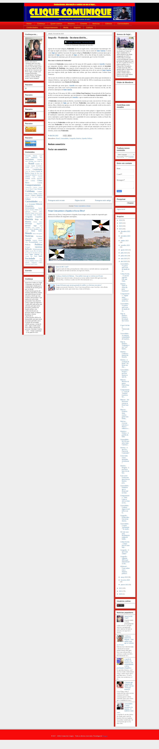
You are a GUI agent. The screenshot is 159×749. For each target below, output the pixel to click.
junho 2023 (124, 255)
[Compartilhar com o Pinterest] (71, 136)
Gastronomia (28, 215)
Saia (39, 252)
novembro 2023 (125, 236)
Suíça (41, 258)
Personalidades (33, 242)
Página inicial (80, 200)
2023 (120, 229)
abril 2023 (124, 261)
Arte (41, 157)
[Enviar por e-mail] (64, 136)
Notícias (96, 24)
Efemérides (29, 206)
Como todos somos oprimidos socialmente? (124, 459)
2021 (120, 591)
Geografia (72, 138)
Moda (65, 27)
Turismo (36, 260)
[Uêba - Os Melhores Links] (30, 131)
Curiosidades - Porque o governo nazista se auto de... (124, 373)
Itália (41, 225)
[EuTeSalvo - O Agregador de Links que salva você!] (30, 117)
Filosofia (27, 213)
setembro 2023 (125, 245)
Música (34, 233)
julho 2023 (124, 253)
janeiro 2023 (125, 584)
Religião (27, 251)
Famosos (27, 211)
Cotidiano (30, 191)
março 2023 (124, 577)
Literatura (27, 227)
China (40, 173)
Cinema (83, 24)
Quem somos (56, 24)
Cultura (89, 27)
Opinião (84, 138)
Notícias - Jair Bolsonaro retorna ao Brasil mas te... (124, 403)
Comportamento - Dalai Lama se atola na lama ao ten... (125, 499)
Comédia (39, 182)
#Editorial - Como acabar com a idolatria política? (125, 570)
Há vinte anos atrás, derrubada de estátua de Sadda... (125, 535)
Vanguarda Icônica (36, 262)
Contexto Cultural (37, 187)
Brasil (58, 138)
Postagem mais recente (56, 200)
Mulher (40, 231)
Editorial (39, 204)
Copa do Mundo (29, 189)
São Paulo (33, 256)
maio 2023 (124, 258)
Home (29, 24)
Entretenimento (29, 208)
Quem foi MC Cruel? (62, 267)
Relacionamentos (37, 249)
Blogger (104, 736)
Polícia (27, 245)
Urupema (27, 262)
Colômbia (33, 180)
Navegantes (39, 233)
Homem (35, 222)
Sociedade (30, 258)
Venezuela (27, 264)
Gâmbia (40, 213)
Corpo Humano (37, 189)
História (71, 24)
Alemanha (28, 156)
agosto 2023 (124, 250)
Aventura (39, 159)
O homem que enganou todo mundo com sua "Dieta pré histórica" (129, 686)
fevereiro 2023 (125, 580)
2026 (120, 220)
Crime (35, 193)
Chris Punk (39, 175)
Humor (40, 222)
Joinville (102, 64)
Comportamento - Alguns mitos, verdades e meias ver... (124, 297)
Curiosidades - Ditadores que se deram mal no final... (124, 489)
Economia (32, 204)
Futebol (36, 213)
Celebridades (32, 27)
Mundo (28, 233)
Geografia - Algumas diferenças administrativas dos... (125, 560)
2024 (120, 226)
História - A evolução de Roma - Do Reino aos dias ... (124, 363)
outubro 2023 (124, 240)
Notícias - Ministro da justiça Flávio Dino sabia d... (124, 383)
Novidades (39, 236)
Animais (35, 156)
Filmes (40, 211)
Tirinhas (32, 260)
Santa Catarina (101, 51)
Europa (40, 209)
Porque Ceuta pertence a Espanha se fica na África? (66, 211)
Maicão (31, 229)
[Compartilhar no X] (67, 136)
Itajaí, (65, 103)
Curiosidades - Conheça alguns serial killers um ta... (125, 509)
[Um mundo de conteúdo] (26, 88)
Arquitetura (34, 157)
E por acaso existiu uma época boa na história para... (125, 479)
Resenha (31, 251)
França (32, 213)
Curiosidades (123, 24)
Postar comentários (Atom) (82, 206)
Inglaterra (39, 223)
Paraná (40, 240)
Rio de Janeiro (38, 251)
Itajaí (53, 53)
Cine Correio (37, 176)
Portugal (27, 247)
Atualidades (29, 159)
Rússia (36, 252)
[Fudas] (30, 103)
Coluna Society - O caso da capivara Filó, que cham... (124, 277)
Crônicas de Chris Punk (31, 197)
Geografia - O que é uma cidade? (124, 551)
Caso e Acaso (34, 167)
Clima (26, 180)
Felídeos (35, 211)
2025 (120, 223)
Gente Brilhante (37, 215)
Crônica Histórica (36, 195)
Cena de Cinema (30, 171)
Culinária (39, 197)
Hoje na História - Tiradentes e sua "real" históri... (124, 345)
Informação (28, 223)
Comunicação (28, 187)
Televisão (27, 260)
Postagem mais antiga (103, 200)
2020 (120, 594)
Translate (131, 157)
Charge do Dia (34, 173)
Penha (26, 242)
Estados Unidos (34, 209)
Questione (38, 247)
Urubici (40, 260)
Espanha (40, 208)
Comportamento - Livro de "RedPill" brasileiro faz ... (124, 393)
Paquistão (34, 240)
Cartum (27, 167)
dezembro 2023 (125, 231)
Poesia (40, 242)
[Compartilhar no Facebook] (69, 136)
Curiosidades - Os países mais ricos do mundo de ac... (124, 267)
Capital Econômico (36, 166)
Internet (27, 226)
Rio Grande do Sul (29, 252)
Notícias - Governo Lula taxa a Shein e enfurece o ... (124, 425)
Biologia (31, 161)
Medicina (36, 229)
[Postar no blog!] (65, 136)
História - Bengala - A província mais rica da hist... (124, 469)
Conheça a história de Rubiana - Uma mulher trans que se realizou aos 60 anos (79, 276)
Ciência (108, 24)
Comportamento (51, 27)
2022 (120, 588)
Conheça (41, 24)
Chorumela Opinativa (31, 175)
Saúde (40, 256)
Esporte (77, 27)
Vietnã (35, 264)
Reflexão (28, 249)
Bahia (26, 161)
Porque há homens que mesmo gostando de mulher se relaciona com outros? (79, 285)
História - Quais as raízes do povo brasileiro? (124, 287)
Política (89, 138)
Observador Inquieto (33, 238)
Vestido (32, 264)
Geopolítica (38, 217)
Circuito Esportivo (36, 178)
